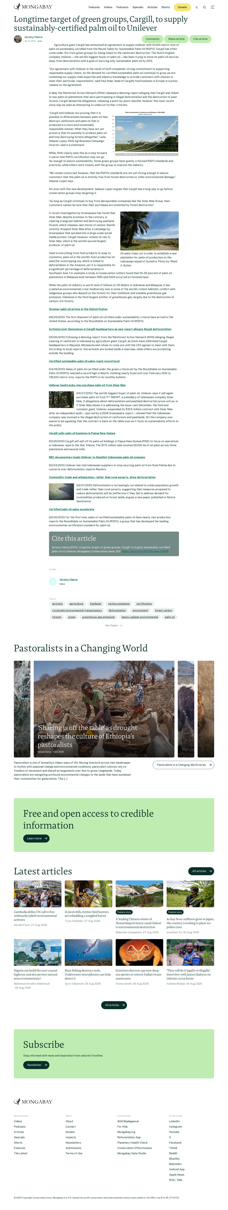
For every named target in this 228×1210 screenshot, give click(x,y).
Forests (56, 617)
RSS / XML (176, 1180)
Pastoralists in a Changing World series (181, 764)
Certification (144, 603)
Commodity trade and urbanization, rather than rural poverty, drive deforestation (102, 477)
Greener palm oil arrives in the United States (78, 309)
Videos (108, 7)
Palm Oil (170, 617)
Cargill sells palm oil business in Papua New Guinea (82, 433)
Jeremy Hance (34, 37)
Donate (182, 7)
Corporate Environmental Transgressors (77, 610)
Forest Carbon (163, 610)
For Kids (122, 1126)
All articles (199, 871)
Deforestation (117, 610)
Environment (140, 610)
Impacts (71, 1137)
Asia (40, 41)
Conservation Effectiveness (134, 1148)
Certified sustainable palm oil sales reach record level (84, 361)
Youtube (174, 1132)
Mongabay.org (126, 1132)
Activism (57, 603)
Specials (138, 7)
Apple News (176, 1174)
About (69, 1121)
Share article (176, 39)
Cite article (200, 39)
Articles (152, 7)
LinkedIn (174, 1121)
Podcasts (123, 7)
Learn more (34, 838)
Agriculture (76, 603)
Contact (71, 1126)
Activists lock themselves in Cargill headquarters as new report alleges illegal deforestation (110, 329)
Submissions (73, 1148)
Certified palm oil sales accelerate (71, 509)
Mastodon (175, 1164)
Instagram (175, 1126)
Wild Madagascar (128, 1121)
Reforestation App (129, 1137)
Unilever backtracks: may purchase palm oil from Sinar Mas (87, 385)
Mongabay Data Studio (131, 1153)
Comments (152, 39)
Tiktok (173, 1148)
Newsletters (73, 1142)
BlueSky (174, 1158)
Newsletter (34, 1065)
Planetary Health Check (132, 1142)
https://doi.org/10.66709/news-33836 (145, 551)
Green (71, 617)
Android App (177, 1169)
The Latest (21, 1153)
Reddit (173, 1153)
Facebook (175, 1142)
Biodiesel (95, 603)
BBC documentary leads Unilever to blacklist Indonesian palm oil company (97, 457)
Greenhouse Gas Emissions (98, 617)
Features (94, 7)
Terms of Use (74, 1153)
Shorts (165, 7)
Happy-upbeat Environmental (140, 617)
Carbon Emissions (119, 603)
